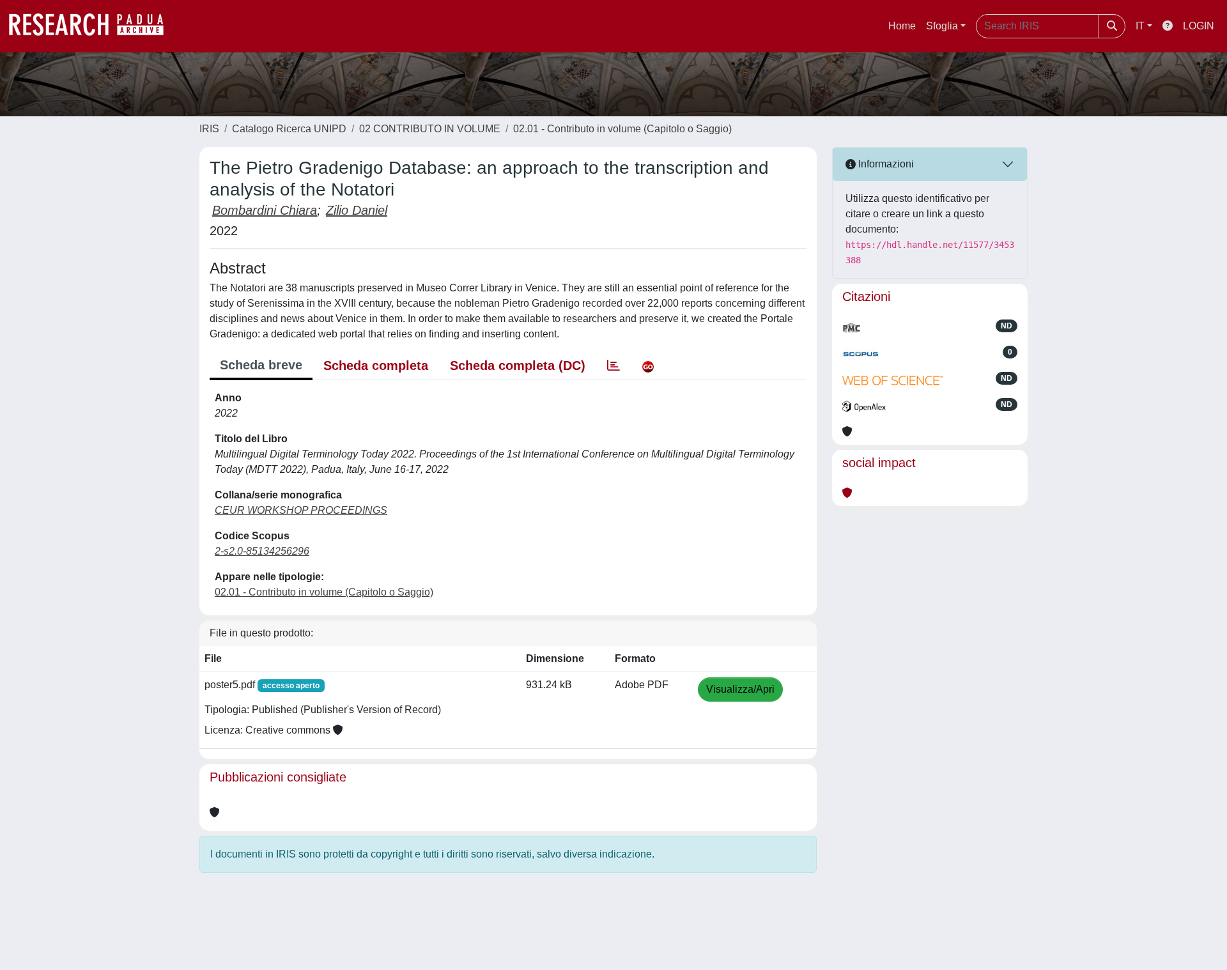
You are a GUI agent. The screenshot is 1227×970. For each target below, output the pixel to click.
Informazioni (885, 163)
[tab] (613, 365)
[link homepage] (93, 26)
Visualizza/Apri (740, 689)
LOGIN (1198, 25)
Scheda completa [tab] (375, 365)
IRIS (209, 128)
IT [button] (1140, 25)
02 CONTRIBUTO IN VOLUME (429, 128)
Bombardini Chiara (264, 210)
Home (902, 25)
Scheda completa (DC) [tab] (517, 365)
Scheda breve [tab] (261, 365)
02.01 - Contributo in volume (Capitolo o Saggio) (622, 128)
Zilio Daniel (356, 210)
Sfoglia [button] (942, 25)
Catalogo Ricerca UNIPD (289, 128)
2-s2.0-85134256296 (262, 551)
